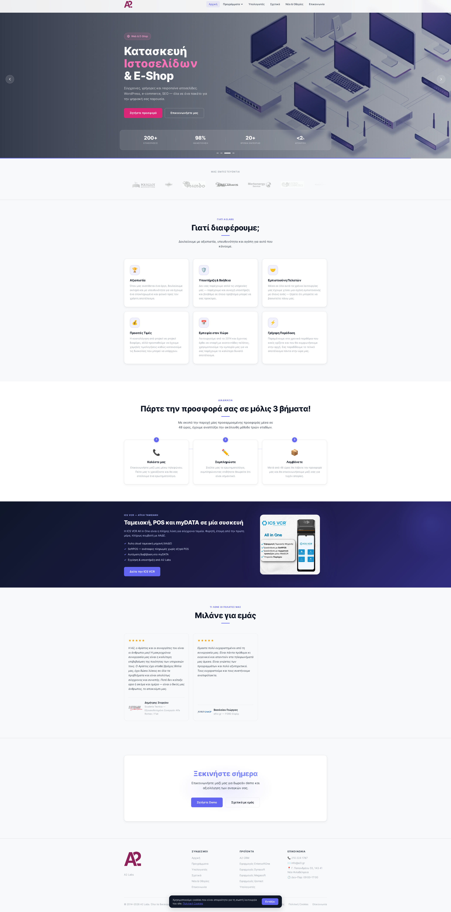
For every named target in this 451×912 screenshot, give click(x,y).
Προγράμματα (231, 4)
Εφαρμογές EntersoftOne (255, 863)
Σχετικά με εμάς (242, 802)
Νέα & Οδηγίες (294, 4)
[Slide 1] (218, 153)
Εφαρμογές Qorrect (251, 881)
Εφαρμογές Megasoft (253, 875)
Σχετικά (275, 4)
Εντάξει (270, 901)
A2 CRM (244, 857)
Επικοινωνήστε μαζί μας (147, 118)
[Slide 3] (225, 153)
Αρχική (213, 4)
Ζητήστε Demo (207, 802)
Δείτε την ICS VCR (142, 571)
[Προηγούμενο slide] (10, 79)
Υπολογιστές (257, 4)
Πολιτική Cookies (298, 904)
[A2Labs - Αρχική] (128, 4)
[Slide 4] (231, 153)
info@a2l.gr (298, 862)
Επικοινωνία (317, 4)
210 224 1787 (299, 857)
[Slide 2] (221, 153)
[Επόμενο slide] (441, 79)
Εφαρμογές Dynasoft (252, 869)
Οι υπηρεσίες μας (190, 118)
